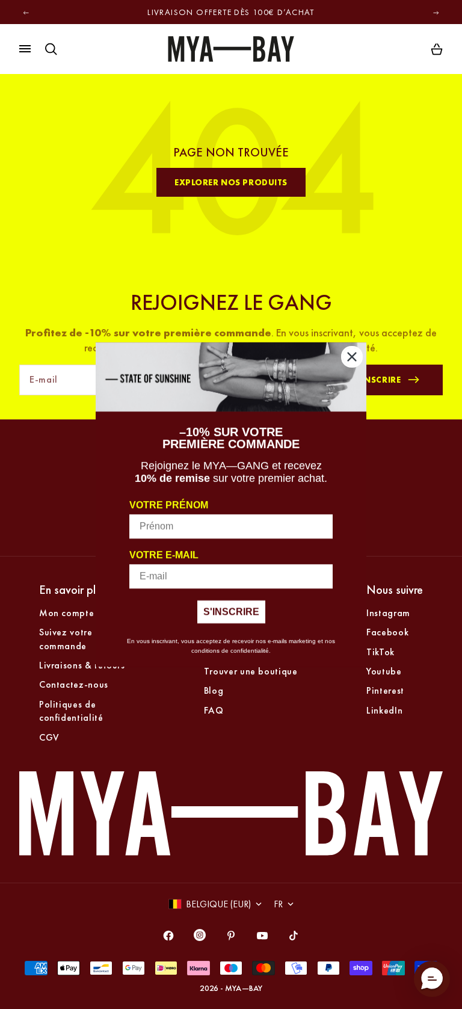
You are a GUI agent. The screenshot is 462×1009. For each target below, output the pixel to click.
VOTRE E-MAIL (164, 555)
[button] (432, 979)
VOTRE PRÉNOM (168, 505)
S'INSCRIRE (231, 611)
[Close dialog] (352, 356)
